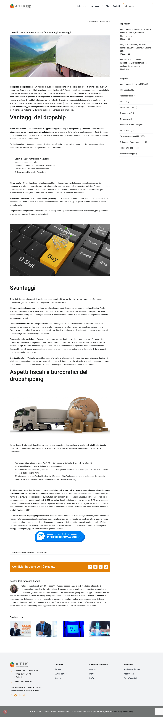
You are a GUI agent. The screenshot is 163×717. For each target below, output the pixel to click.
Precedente (93, 22)
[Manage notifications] (5, 712)
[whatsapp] (24, 695)
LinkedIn (90, 596)
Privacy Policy (117, 711)
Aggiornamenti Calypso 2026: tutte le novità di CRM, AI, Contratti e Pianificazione (135, 32)
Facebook (100, 596)
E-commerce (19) (127, 113)
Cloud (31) (124, 101)
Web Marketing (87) (128, 154)
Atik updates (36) (127, 90)
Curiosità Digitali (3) (128, 107)
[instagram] (15, 695)
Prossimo (104, 22)
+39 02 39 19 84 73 (22, 674)
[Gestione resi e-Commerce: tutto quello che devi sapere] (73, 622)
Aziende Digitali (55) (128, 96)
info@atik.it (19, 677)
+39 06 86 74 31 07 (29, 681)
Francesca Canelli (18, 552)
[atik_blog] (20, 4)
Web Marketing (42, 552)
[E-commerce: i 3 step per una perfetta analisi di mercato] (46, 622)
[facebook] (11, 695)
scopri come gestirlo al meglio (50, 90)
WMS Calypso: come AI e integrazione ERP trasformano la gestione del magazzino (133, 62)
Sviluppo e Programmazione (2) (133, 142)
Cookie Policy (128, 711)
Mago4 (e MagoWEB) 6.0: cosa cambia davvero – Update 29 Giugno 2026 (135, 47)
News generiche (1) (128, 119)
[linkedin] (20, 695)
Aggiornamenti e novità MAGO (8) (134, 84)
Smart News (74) (127, 130)
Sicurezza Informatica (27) (131, 125)
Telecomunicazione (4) (129, 148)
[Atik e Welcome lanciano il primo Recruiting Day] (20, 622)
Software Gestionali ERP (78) (132, 136)
